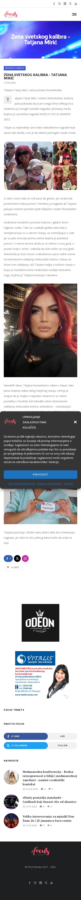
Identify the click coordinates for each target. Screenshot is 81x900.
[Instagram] (59, 3)
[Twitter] (70, 3)
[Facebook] (54, 3)
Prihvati (40, 474)
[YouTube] (76, 3)
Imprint (68, 483)
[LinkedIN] (65, 3)
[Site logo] (11, 14)
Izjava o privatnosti (49, 483)
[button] (75, 422)
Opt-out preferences (21, 483)
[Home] (40, 851)
